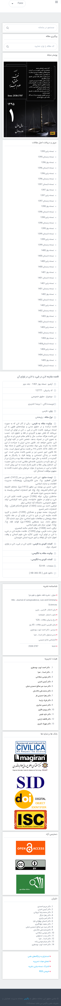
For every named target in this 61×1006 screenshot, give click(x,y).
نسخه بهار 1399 (47, 228)
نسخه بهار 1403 (47, 316)
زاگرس (26, 998)
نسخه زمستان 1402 (46, 310)
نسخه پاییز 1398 (47, 217)
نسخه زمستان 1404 (46, 354)
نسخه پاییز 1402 (47, 305)
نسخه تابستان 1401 (46, 277)
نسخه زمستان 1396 (46, 178)
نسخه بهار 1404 (47, 338)
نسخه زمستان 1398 (46, 223)
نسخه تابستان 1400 (46, 256)
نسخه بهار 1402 (47, 294)
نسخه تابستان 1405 (46, 365)
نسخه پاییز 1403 (47, 327)
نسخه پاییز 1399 (47, 239)
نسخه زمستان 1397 (46, 201)
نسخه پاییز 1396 (47, 173)
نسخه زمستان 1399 (46, 244)
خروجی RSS (44, 971)
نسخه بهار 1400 (47, 250)
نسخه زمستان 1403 (46, 332)
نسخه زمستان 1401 (46, 288)
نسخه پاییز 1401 (47, 283)
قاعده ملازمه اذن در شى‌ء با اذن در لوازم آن (38, 377)
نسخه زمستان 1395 (46, 157)
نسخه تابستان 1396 (46, 168)
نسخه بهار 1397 (47, 190)
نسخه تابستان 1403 (46, 321)
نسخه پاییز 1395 (47, 151)
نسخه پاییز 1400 (47, 261)
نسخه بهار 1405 (47, 360)
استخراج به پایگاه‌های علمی (38, 956)
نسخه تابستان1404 (46, 343)
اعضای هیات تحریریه (41, 961)
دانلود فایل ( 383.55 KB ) (41, 573)
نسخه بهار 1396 (47, 162)
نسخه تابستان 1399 (46, 233)
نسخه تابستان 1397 (46, 184)
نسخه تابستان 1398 (46, 211)
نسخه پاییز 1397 (47, 195)
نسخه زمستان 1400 (46, 266)
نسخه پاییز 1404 (47, 349)
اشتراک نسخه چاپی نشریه (38, 966)
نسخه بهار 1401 (47, 272)
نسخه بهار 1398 (47, 206)
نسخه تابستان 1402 (46, 299)
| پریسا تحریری (34, 404)
